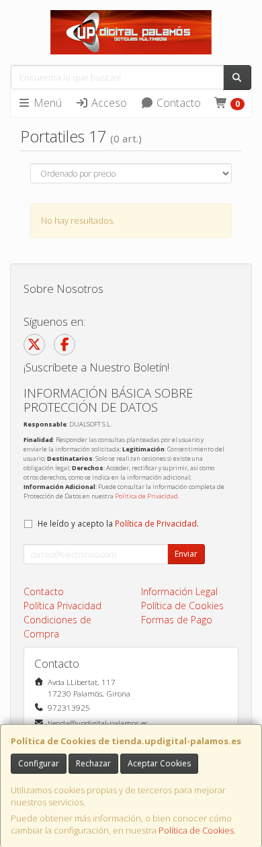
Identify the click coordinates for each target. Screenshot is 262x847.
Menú (46, 102)
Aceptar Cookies (159, 763)
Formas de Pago (176, 619)
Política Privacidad (62, 605)
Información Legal (179, 591)
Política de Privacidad (146, 496)
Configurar (38, 763)
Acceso (108, 102)
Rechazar (93, 763)
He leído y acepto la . (118, 523)
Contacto (177, 102)
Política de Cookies (196, 830)
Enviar (186, 554)
